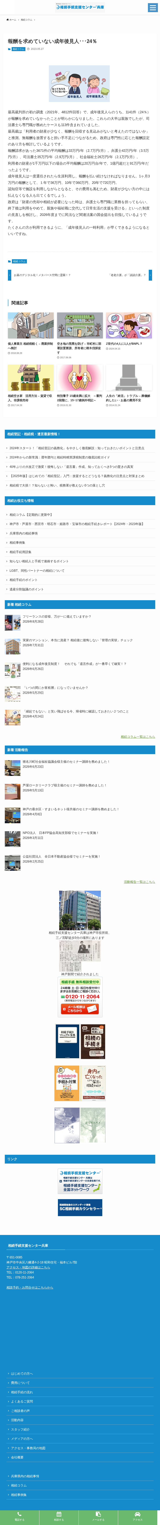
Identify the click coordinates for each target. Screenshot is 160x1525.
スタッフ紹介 (20, 1429)
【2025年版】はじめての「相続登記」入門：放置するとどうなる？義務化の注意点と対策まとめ (77, 476)
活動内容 (17, 1420)
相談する (59, 1519)
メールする (98, 1519)
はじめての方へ (22, 1373)
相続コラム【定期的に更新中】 (31, 514)
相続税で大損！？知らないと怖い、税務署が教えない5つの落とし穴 (57, 485)
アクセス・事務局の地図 (28, 1448)
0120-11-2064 (24, 1272)
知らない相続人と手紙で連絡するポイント (39, 561)
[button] (7, 7)
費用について (20, 1382)
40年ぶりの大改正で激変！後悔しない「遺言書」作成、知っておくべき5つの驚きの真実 (71, 466)
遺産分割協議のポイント (27, 589)
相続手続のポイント (24, 580)
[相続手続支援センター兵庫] (80, 7)
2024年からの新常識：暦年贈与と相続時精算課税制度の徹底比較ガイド (60, 457)
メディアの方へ (22, 1438)
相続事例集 (17, 542)
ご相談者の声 (20, 1411)
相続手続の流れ (22, 1392)
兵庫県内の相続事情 (24, 533)
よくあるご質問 (22, 1401)
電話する (20, 1519)
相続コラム (18, 49)
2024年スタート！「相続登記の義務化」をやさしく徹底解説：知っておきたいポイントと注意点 (77, 448)
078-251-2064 (24, 1277)
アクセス (138, 1519)
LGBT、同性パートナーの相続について (37, 570)
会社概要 (17, 1457)
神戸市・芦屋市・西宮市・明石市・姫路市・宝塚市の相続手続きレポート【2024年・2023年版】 (77, 524)
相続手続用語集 (20, 552)
